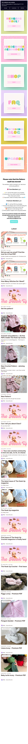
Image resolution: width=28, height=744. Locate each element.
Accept (5, 8)
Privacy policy (9, 4)
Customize (14, 8)
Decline (22, 8)
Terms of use (16, 4)
